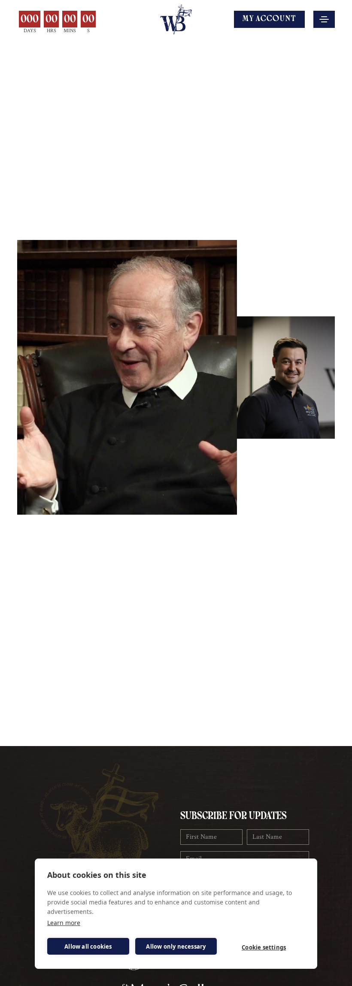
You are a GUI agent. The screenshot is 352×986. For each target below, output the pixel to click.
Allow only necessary (176, 946)
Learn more (63, 923)
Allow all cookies (88, 946)
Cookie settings (264, 947)
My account (269, 19)
